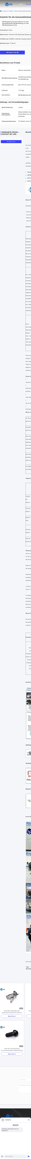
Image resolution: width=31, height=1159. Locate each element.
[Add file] (2, 1156)
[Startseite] (8, 4)
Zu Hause (4, 11)
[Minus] (29, 1120)
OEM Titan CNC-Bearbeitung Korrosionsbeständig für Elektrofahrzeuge (12, 1049)
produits (11, 11)
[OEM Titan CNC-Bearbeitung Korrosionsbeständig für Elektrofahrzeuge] (12, 1034)
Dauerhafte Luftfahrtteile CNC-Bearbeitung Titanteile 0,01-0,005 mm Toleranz (12, 1012)
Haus (21, 4)
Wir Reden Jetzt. (11, 52)
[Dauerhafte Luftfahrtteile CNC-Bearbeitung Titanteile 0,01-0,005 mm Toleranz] (12, 996)
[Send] (28, 1156)
